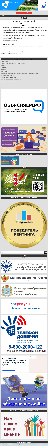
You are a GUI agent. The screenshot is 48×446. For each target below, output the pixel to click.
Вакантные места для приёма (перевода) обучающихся (11, 79)
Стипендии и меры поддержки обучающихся (9, 81)
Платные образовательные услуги (7, 75)
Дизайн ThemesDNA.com (24, 444)
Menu (3, 15)
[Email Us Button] (26, 18)
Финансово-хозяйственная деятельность (8, 77)
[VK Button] (21, 18)
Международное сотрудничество (7, 83)
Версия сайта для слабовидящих (24, 12)
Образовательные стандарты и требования (9, 87)
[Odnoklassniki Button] (24, 18)
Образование (3, 67)
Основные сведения (4, 61)
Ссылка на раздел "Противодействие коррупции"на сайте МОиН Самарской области (16, 257)
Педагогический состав (5, 71)
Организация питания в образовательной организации (11, 85)
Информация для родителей (24, 21)
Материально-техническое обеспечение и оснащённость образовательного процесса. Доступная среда (20, 73)
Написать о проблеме (9, 368)
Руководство (3, 69)
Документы (3, 65)
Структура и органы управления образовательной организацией (12, 63)
